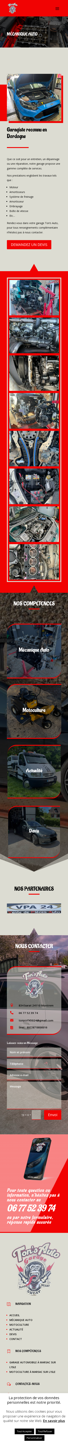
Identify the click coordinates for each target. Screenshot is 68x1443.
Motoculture (19, 1324)
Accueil (14, 1315)
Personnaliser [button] (34, 1438)
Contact (15, 1339)
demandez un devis (29, 244)
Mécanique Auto (20, 1320)
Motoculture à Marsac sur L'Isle (32, 1372)
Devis (13, 1334)
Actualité (16, 1329)
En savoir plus (54, 1421)
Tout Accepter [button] (24, 1431)
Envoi (52, 1114)
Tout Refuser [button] (45, 1431)
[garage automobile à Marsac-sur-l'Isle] (34, 120)
